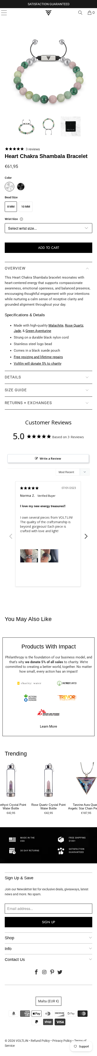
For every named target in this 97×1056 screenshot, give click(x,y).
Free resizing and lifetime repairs (38, 357)
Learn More (48, 726)
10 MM (25, 206)
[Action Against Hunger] (30, 698)
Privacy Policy (62, 1040)
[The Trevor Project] (67, 698)
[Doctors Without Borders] (48, 712)
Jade (17, 331)
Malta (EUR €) (48, 1001)
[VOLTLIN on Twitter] (60, 972)
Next (86, 533)
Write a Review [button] (50, 458)
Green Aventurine (38, 331)
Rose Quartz (74, 325)
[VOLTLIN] (48, 12)
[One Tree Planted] (67, 683)
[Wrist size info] (21, 219)
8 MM (10, 206)
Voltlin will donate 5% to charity (37, 364)
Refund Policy (40, 1040)
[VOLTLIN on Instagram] (44, 972)
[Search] (80, 12)
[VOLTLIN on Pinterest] (52, 972)
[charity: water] (30, 683)
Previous (11, 533)
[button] (26, 126)
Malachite (55, 325)
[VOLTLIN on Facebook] (36, 972)
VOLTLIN (22, 1040)
